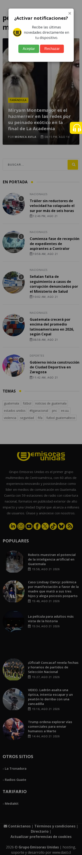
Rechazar (51, 49)
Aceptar (29, 49)
